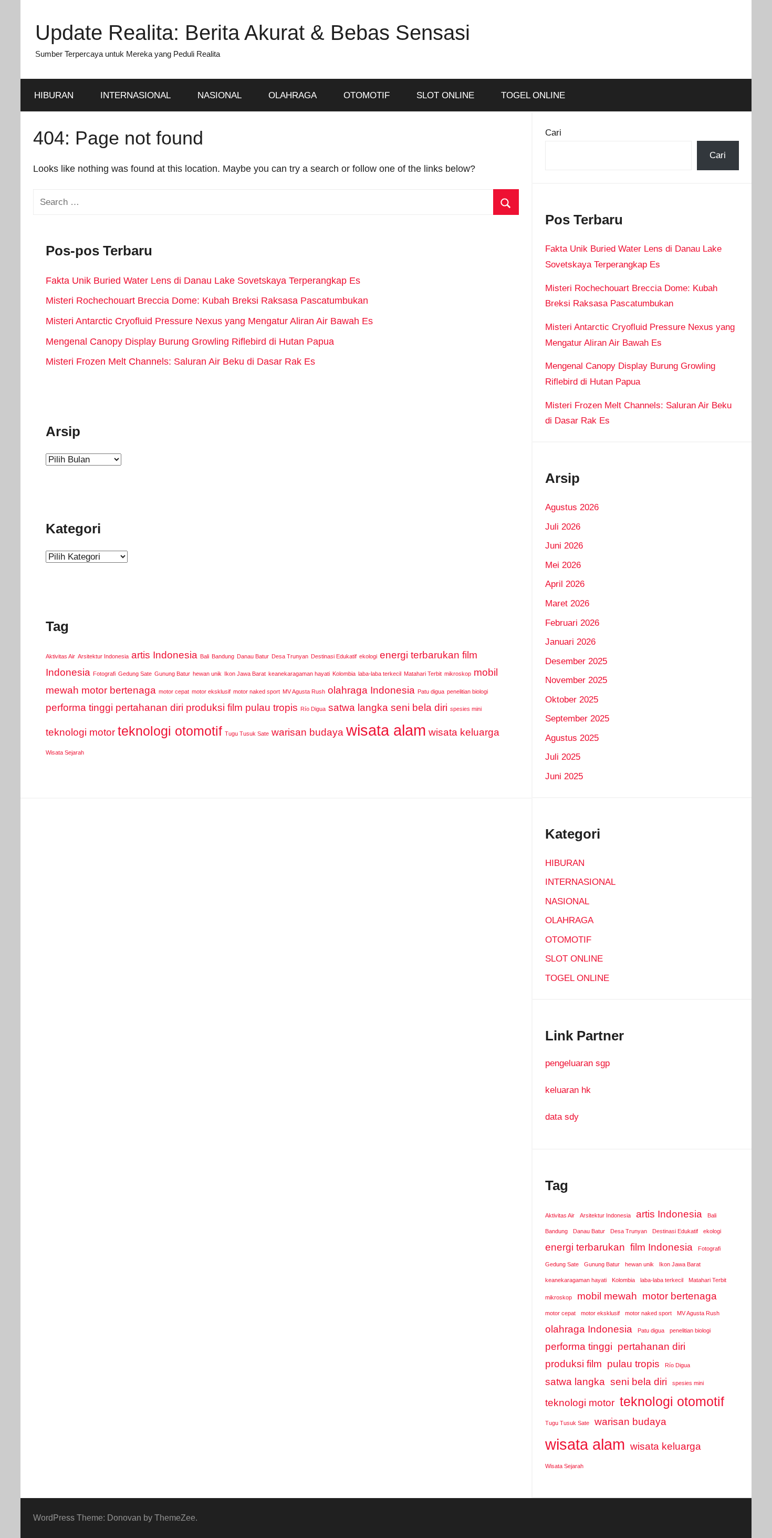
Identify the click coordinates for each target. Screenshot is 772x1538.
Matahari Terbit (423, 673)
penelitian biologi (467, 691)
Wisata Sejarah (65, 752)
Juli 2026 (562, 527)
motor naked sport (256, 691)
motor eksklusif (211, 691)
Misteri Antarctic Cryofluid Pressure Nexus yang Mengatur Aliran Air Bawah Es (209, 321)
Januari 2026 (570, 642)
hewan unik (207, 673)
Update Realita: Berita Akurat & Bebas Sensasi (252, 32)
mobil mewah (607, 1296)
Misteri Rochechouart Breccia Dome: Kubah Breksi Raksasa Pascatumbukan (207, 300)
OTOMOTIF (366, 95)
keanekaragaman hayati (299, 673)
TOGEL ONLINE (533, 95)
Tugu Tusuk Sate (247, 733)
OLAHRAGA (292, 95)
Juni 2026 (564, 546)
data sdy (562, 1117)
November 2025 (576, 680)
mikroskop (457, 673)
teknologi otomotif (170, 731)
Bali (204, 656)
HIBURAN (54, 95)
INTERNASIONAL (135, 95)
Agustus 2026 (572, 507)
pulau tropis (271, 707)
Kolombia (344, 673)
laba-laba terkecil (379, 673)
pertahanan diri (149, 707)
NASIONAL (219, 95)
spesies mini (466, 709)
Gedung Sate (135, 673)
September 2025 (577, 719)
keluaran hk (568, 1090)
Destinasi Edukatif (334, 656)
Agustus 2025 (572, 738)
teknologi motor (80, 732)
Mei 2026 (563, 565)
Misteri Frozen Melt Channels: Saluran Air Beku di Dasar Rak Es (180, 361)
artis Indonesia (164, 654)
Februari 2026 (572, 623)
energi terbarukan (420, 654)
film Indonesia (661, 1247)
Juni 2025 (564, 776)
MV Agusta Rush (304, 691)
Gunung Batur (172, 673)
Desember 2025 (576, 661)
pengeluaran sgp (577, 1063)
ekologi (368, 656)
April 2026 (565, 584)
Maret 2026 (567, 603)
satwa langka (358, 707)
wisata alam (386, 730)
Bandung (223, 656)
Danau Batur (253, 656)
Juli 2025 (562, 757)
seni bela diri (419, 707)
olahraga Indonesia (371, 690)
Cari (553, 133)
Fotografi (104, 673)
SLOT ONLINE (445, 95)
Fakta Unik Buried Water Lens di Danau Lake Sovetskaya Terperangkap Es (203, 280)
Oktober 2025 (571, 700)
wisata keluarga (464, 732)
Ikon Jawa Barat (245, 673)
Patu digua (431, 691)
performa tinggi (79, 707)
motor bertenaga (118, 690)
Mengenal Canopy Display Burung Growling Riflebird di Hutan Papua (190, 341)
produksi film (214, 707)
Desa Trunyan (290, 656)
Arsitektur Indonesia (103, 656)
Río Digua (313, 709)
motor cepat (174, 691)
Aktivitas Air (60, 656)
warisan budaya (307, 732)
